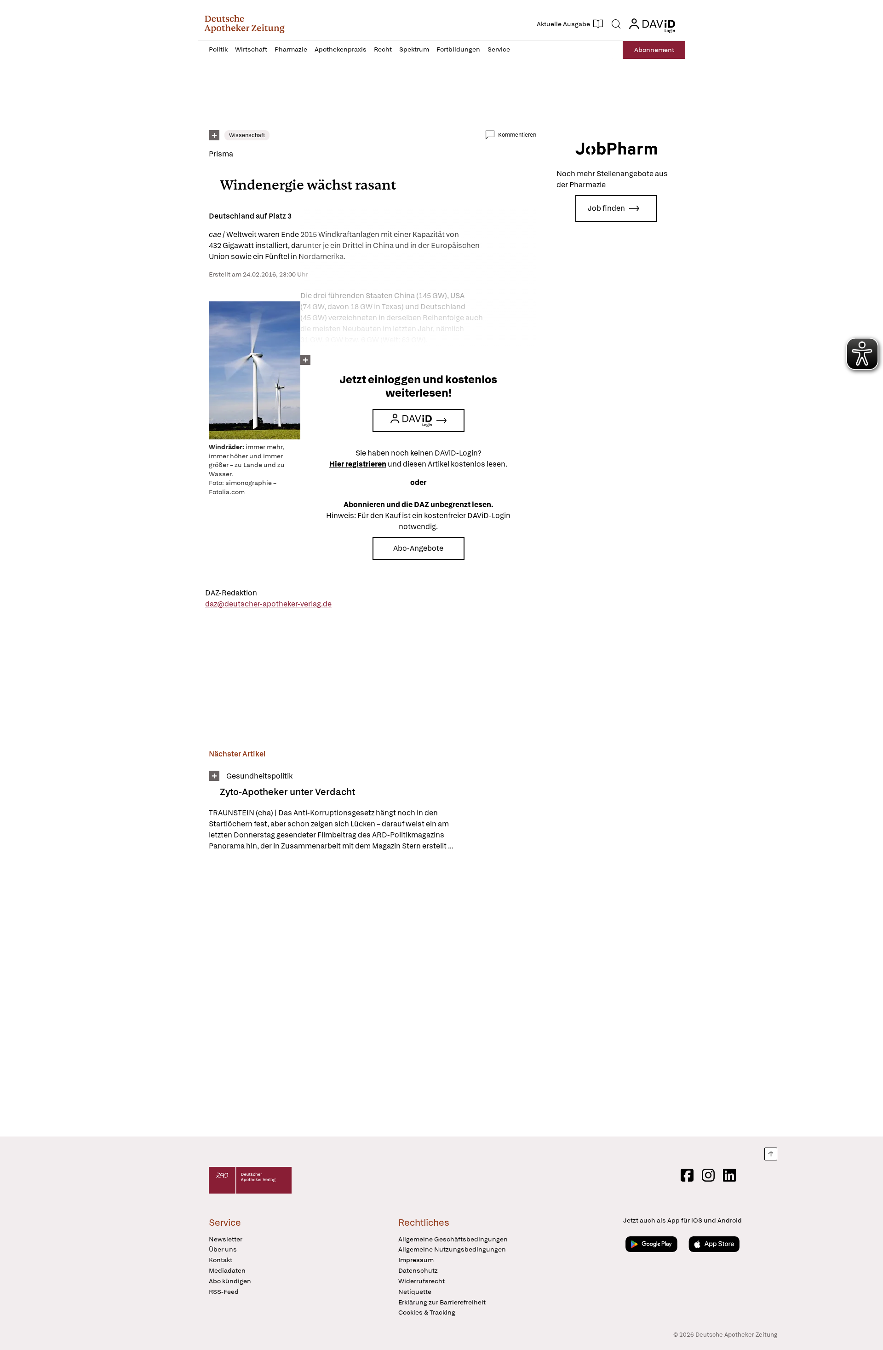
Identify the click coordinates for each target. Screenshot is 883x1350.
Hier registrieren (357, 464)
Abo (654, 50)
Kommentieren (517, 134)
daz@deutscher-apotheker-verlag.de (268, 604)
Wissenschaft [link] (247, 135)
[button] (244, 24)
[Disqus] (372, 995)
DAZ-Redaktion (231, 593)
